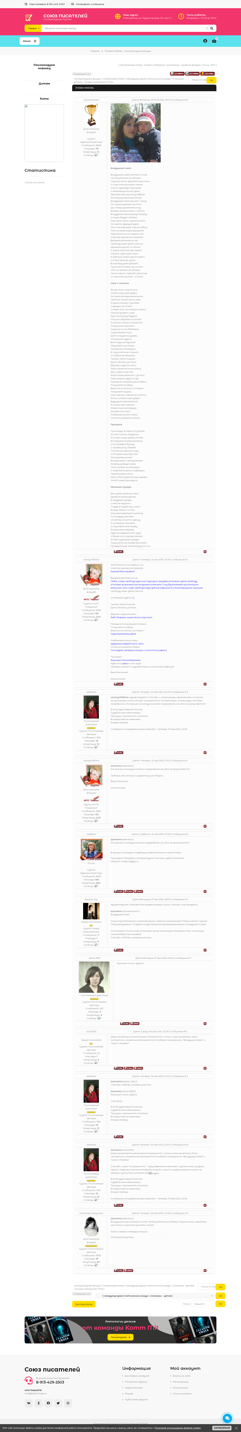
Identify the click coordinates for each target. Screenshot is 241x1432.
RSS (213, 65)
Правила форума (191, 65)
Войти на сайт (181, 1375)
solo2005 (91, 1031)
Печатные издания (135, 1381)
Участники (173, 65)
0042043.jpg (134, 546)
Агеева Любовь (93, 82)
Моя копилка (118, 678)
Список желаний (181, 1393)
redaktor (91, 834)
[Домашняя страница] (138, 891)
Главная (94, 51)
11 (187, 1213)
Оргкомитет (91, 99)
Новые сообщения (154, 65)
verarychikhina (91, 559)
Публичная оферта (136, 1399)
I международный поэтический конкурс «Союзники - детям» (160, 1285)
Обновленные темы (131, 65)
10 (187, 1144)
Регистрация (180, 1381)
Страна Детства (113, 78)
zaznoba (91, 692)
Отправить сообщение (90, 4)
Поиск (205, 65)
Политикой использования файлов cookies (178, 1428)
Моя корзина (180, 1387)
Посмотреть (119, 1337)
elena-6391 (94, 958)
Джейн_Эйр (91, 899)
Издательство (133, 1387)
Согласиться (222, 1428)
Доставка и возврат (137, 1375)
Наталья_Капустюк (91, 1213)
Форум (128, 1393)
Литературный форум (87, 78)
